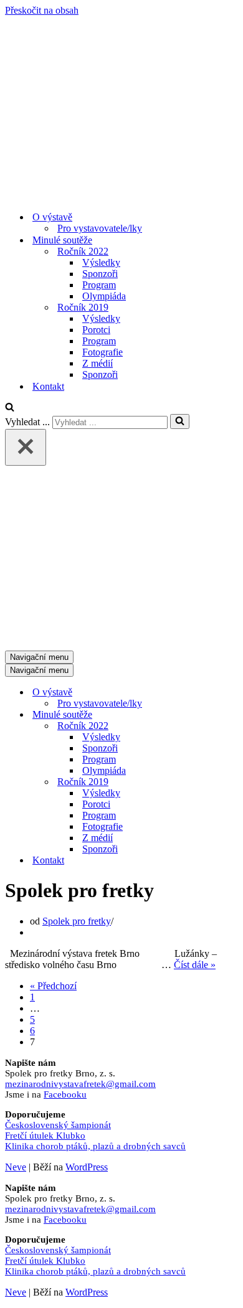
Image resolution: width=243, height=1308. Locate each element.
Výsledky (101, 262)
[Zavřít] (25, 447)
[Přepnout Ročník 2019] (223, 782)
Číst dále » (195, 964)
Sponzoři (100, 273)
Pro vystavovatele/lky (99, 228)
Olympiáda (104, 296)
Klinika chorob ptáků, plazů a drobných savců (95, 1146)
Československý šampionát (58, 1125)
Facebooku (65, 1094)
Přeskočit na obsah (42, 10)
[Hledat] (9, 408)
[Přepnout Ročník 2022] (223, 726)
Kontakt (48, 386)
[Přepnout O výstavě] (223, 692)
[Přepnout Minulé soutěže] (223, 715)
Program (99, 285)
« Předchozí (53, 986)
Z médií (97, 363)
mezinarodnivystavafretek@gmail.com (80, 1084)
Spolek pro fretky (76, 921)
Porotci (96, 329)
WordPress (86, 1167)
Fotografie (102, 352)
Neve (15, 1167)
